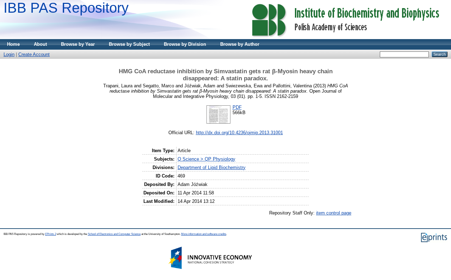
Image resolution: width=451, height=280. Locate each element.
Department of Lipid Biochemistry (212, 167)
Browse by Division (185, 44)
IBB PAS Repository (66, 7)
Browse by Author (239, 44)
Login (9, 54)
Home (13, 44)
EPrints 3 (50, 234)
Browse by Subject (129, 44)
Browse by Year (78, 44)
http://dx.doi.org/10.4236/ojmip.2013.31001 (239, 132)
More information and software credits (203, 234)
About (40, 44)
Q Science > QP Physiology (206, 159)
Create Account (34, 54)
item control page (333, 213)
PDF (237, 107)
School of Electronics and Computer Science (114, 234)
